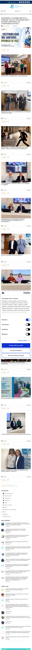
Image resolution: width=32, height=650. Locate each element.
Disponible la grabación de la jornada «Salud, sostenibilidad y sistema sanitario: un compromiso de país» (15, 21)
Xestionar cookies (22, 649)
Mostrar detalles (22, 340)
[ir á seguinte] (16, 485)
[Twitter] (21, 2)
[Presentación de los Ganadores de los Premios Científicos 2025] (16, 100)
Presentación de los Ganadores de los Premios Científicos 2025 (16, 112)
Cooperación (5, 82)
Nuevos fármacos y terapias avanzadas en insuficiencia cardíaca (14, 470)
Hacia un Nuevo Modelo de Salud (11, 398)
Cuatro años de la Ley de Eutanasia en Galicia (16, 434)
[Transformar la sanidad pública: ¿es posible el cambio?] (16, 172)
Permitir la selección (16, 350)
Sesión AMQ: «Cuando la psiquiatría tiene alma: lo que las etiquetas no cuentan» (14, 148)
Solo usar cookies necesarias (16, 355)
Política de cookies (15, 649)
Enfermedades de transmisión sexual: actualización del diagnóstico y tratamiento (13, 220)
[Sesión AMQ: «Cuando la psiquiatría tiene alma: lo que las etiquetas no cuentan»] (16, 136)
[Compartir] (8, 50)
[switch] (28, 324)
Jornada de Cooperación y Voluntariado (14, 76)
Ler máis (3, 49)
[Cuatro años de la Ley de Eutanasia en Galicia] (16, 423)
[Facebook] (19, 2)
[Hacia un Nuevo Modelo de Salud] (16, 387)
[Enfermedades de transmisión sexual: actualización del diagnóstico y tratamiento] (16, 208)
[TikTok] (29, 2)
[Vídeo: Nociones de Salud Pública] (16, 244)
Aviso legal (9, 649)
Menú (4, 11)
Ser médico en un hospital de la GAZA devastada (13, 363)
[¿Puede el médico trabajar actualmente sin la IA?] (16, 279)
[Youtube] (23, 2)
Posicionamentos (6, 25)
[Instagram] (25, 2)
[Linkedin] (27, 2)
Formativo (5, 118)
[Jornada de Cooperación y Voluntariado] (16, 64)
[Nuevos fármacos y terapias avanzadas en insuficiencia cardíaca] (16, 459)
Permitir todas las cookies (16, 345)
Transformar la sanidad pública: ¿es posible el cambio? (15, 184)
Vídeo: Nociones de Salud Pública (11, 255)
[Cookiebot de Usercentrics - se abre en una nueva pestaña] (23, 293)
